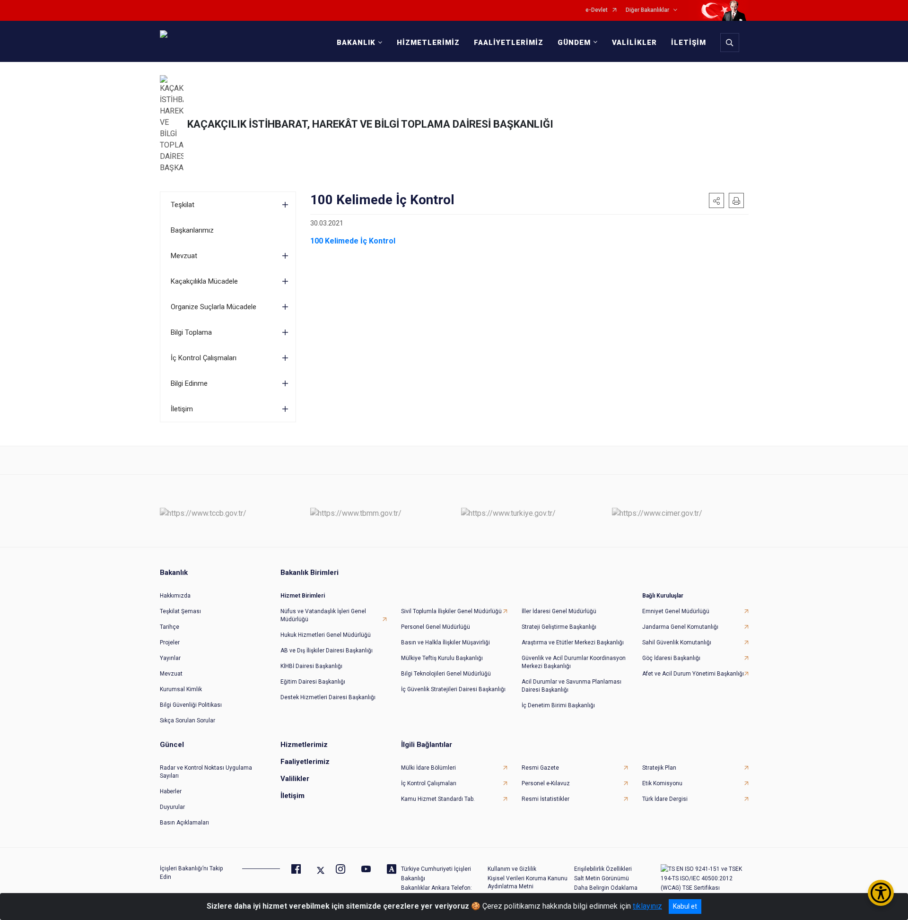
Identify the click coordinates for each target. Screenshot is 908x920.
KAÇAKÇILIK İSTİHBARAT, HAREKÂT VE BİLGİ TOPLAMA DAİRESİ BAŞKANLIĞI (370, 124)
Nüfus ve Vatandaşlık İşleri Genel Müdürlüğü (323, 615)
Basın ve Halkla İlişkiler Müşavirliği (445, 642)
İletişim (182, 409)
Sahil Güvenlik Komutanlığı (676, 642)
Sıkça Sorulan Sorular (187, 720)
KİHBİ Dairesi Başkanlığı (311, 666)
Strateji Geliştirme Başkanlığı (559, 627)
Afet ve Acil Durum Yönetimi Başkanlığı (693, 673)
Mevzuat (184, 256)
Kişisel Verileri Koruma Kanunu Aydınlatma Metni (528, 882)
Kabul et (685, 906)
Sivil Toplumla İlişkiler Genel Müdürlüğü (451, 611)
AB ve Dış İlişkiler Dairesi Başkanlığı (326, 650)
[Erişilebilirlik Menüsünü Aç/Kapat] (881, 893)
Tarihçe (169, 627)
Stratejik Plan (659, 767)
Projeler (170, 642)
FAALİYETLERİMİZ (508, 42)
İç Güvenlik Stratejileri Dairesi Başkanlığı (453, 689)
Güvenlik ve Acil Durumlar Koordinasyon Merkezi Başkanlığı (574, 662)
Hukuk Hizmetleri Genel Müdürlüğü (325, 635)
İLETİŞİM (688, 42)
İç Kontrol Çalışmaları (203, 358)
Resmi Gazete (540, 767)
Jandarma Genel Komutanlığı (680, 627)
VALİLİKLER (634, 42)
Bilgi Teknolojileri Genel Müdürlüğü (446, 673)
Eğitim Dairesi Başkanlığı (312, 681)
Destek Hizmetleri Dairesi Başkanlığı (327, 697)
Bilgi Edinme (189, 383)
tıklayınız (647, 906)
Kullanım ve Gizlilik (512, 869)
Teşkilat (182, 204)
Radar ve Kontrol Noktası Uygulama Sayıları (206, 771)
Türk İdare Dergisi (665, 799)
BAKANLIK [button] (356, 42)
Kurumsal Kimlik (181, 689)
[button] (716, 200)
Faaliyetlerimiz (305, 761)
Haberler (171, 791)
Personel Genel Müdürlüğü (435, 627)
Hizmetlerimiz (304, 744)
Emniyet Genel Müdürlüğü (675, 611)
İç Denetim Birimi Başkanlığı (558, 705)
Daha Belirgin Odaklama (605, 888)
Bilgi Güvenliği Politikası (191, 705)
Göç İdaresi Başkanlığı (671, 658)
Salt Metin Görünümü (601, 878)
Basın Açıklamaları (184, 822)
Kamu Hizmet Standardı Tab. (438, 799)
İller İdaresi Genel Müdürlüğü (559, 611)
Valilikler (294, 778)
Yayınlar (170, 658)
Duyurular (172, 807)
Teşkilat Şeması (180, 611)
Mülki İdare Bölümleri (428, 767)
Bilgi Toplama (191, 332)
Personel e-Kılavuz (546, 783)
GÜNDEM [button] (574, 42)
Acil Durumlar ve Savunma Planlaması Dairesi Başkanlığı (571, 685)
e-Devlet (596, 10)
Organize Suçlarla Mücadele (213, 307)
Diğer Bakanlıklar (647, 10)
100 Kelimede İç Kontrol (352, 240)
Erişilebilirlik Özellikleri (603, 869)
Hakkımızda (175, 595)
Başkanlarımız (192, 230)
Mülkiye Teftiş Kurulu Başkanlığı (442, 658)
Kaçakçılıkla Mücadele (204, 281)
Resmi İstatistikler (545, 799)
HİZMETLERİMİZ (428, 42)
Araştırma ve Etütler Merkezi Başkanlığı (573, 642)
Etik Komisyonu (662, 783)
